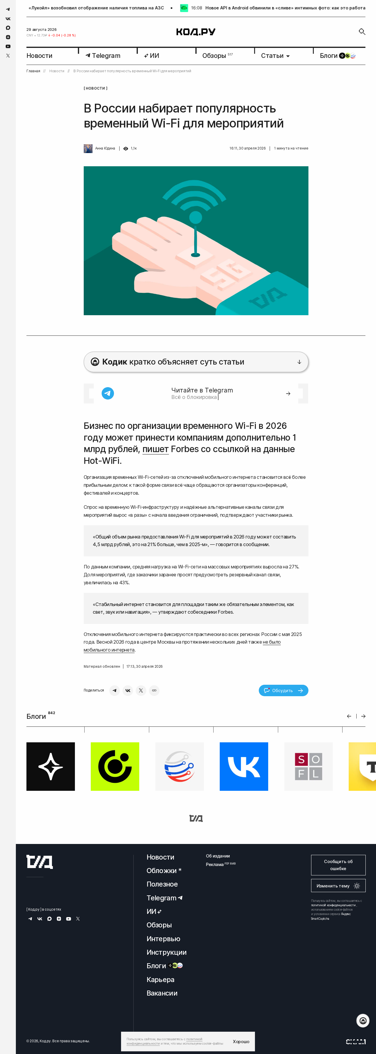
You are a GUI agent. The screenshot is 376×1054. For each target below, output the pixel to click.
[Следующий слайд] (363, 716)
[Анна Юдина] (88, 148)
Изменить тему (333, 885)
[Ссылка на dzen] (8, 37)
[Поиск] (362, 31)
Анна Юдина (105, 148)
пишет (155, 449)
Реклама (218, 864)
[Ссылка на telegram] (8, 9)
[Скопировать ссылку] (154, 690)
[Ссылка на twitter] (8, 56)
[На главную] (196, 32)
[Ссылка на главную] (39, 862)
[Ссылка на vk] (8, 19)
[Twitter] (141, 690)
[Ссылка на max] (8, 28)
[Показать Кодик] (363, 1021)
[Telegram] (114, 690)
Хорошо (241, 1041)
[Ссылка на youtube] (8, 46)
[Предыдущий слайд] (349, 716)
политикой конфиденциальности (333, 905)
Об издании (218, 855)
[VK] (127, 690)
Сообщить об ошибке (338, 865)
